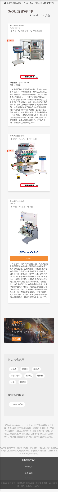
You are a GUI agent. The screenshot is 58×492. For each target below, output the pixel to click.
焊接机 (23, 382)
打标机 (25, 369)
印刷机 (36, 369)
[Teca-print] (29, 251)
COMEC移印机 (17, 404)
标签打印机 (15, 376)
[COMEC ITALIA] (29, 76)
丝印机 (29, 376)
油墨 (12, 382)
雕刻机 (40, 376)
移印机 (13, 369)
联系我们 (29, 258)
